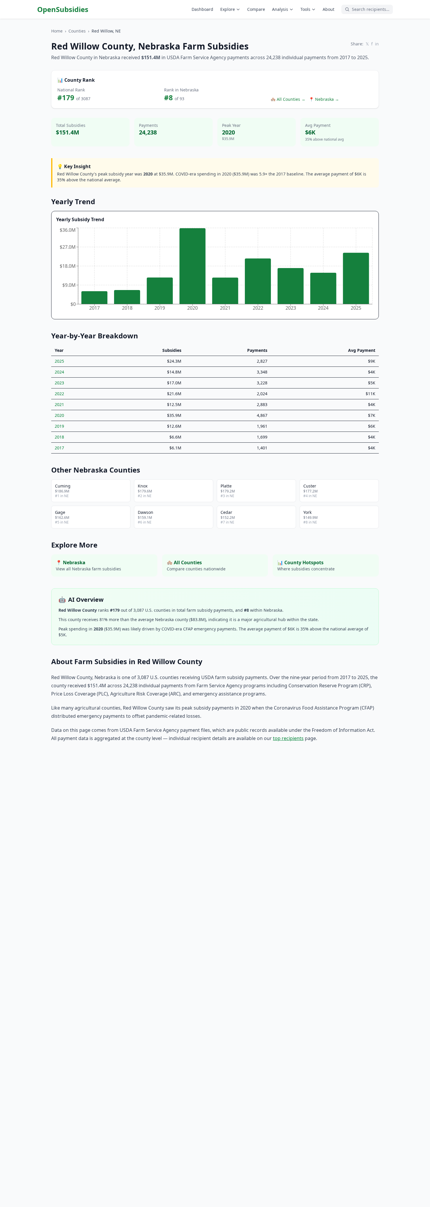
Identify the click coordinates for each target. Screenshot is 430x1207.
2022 (59, 393)
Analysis (280, 9)
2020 (59, 415)
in (377, 44)
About (328, 9)
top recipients (288, 738)
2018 (59, 437)
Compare (256, 9)
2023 (59, 383)
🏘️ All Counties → (288, 99)
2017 (59, 448)
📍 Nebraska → (324, 99)
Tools (305, 9)
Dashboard (202, 9)
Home (57, 31)
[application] (215, 270)
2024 (59, 372)
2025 (59, 361)
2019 (59, 426)
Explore (227, 9)
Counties (77, 31)
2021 (59, 404)
